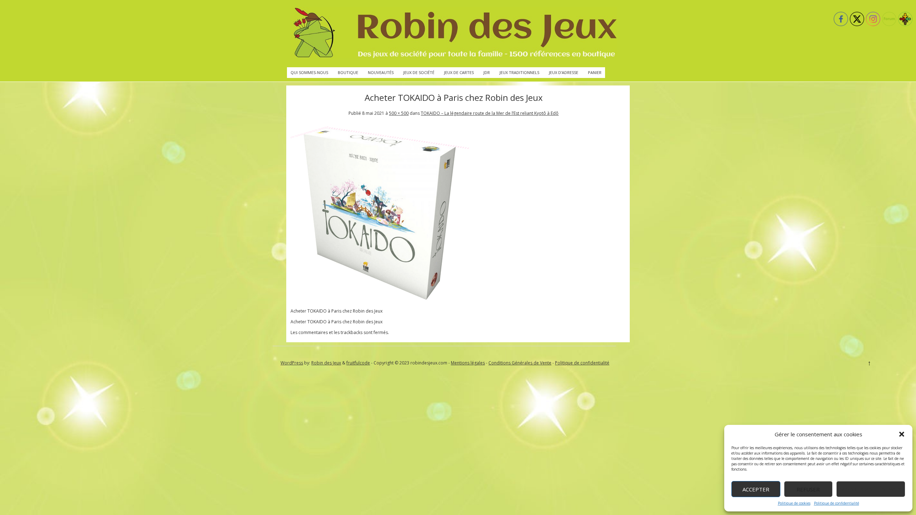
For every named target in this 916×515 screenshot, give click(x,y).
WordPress (292, 363)
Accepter (755, 489)
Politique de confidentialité (836, 503)
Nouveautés (381, 72)
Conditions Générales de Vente (519, 363)
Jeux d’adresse (563, 72)
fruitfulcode (358, 363)
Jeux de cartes (459, 72)
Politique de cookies (794, 503)
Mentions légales (468, 363)
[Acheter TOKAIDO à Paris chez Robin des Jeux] (380, 300)
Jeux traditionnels (519, 72)
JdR (486, 72)
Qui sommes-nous (309, 72)
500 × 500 (399, 113)
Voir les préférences (870, 489)
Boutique (348, 72)
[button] (901, 434)
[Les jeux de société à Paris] (454, 33)
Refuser (808, 489)
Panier (594, 72)
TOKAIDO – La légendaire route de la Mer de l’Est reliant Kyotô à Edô (490, 113)
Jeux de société (418, 72)
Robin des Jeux (326, 363)
